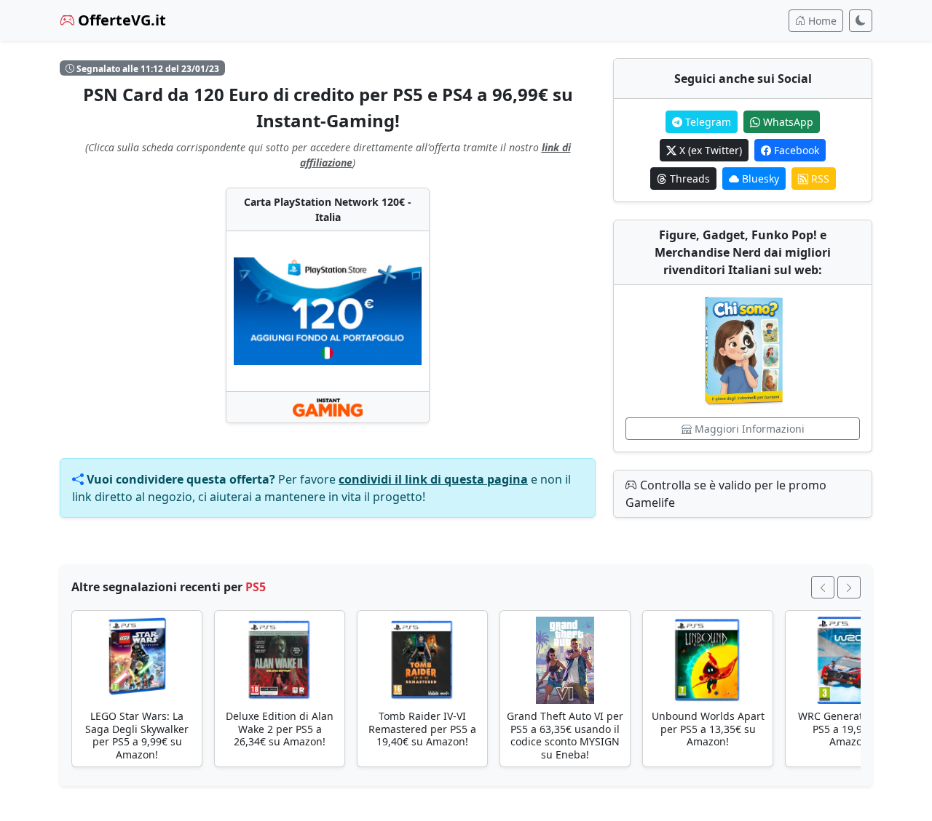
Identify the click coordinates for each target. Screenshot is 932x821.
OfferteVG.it (120, 20)
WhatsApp (786, 122)
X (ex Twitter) (709, 150)
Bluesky (759, 178)
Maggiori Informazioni (748, 429)
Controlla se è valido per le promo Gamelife (725, 493)
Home (821, 21)
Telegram (706, 122)
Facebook (795, 150)
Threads (688, 178)
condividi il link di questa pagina (433, 479)
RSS (818, 178)
